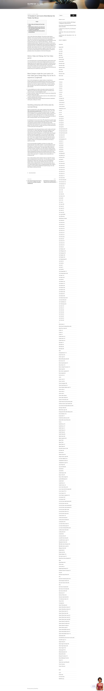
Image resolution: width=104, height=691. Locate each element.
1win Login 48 (61, 206)
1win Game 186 (61, 185)
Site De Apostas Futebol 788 (64, 580)
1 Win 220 (60, 82)
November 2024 (61, 65)
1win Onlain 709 (61, 228)
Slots (60, 584)
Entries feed (61, 674)
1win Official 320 (62, 216)
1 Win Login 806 (61, 106)
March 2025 (61, 57)
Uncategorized (32, 172)
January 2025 (61, 61)
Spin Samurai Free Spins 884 (64, 588)
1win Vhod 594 (61, 309)
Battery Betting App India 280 (64, 358)
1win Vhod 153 (61, 305)
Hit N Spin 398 (61, 450)
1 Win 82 (60, 94)
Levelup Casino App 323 (63, 517)
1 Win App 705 (61, 98)
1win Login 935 (61, 212)
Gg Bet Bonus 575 (62, 423)
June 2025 (61, 51)
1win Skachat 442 (62, 289)
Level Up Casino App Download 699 (65, 501)
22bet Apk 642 (61, 346)
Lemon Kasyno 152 (62, 493)
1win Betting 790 (62, 155)
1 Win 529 (60, 86)
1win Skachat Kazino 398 (63, 297)
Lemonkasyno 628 (62, 499)
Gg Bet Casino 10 (62, 428)
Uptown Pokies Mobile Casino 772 (65, 633)
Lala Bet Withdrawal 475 (63, 478)
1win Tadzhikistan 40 (62, 301)
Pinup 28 (60, 572)
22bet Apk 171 (61, 342)
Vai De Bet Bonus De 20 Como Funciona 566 (66, 637)
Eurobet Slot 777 (62, 415)
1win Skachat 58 (62, 293)
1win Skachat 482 (62, 291)
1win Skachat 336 (62, 287)
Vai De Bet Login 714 (62, 639)
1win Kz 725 (61, 200)
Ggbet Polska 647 (62, 446)
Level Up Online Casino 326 (63, 513)
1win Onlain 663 (61, 226)
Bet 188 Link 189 (62, 360)
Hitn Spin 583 (61, 452)
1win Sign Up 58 (61, 277)
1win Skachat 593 (62, 295)
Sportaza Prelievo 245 (62, 594)
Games (60, 421)
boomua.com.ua (61, 375)
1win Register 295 (62, 255)
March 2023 (61, 71)
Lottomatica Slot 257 (62, 535)
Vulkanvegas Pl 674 (62, 649)
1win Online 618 (61, 242)
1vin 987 (60, 114)
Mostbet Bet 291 (62, 550)
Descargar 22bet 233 (62, 407)
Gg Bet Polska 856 (62, 434)
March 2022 (61, 75)
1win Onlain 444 (61, 224)
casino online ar (61, 391)
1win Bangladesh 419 (62, 139)
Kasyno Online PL (62, 474)
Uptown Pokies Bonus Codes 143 (64, 609)
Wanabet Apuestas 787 (63, 651)
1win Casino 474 (62, 171)
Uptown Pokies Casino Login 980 (64, 619)
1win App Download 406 (63, 128)
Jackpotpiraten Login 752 (63, 462)
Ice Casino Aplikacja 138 (63, 458)
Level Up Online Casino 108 (63, 511)
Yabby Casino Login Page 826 (64, 662)
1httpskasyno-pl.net (62, 108)
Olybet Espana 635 (62, 562)
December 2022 (61, 73)
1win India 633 (61, 193)
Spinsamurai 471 (62, 592)
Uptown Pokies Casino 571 (63, 611)
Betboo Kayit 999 (62, 369)
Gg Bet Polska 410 (62, 430)
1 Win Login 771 (61, 104)
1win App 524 (61, 120)
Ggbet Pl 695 (61, 440)
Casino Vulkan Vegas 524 (63, 397)
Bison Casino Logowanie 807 (64, 371)
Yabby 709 (61, 660)
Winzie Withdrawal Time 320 (64, 658)
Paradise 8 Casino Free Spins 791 (65, 570)
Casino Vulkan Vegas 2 (63, 395)
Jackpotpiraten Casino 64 (63, 460)
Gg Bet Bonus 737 (62, 426)
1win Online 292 (61, 236)
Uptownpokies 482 (62, 635)
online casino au (61, 566)
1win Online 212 (61, 234)
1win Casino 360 (62, 167)
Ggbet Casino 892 (62, 436)
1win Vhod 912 (61, 318)
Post (59, 576)
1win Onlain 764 (61, 230)
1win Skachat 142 (62, 281)
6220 (60, 350)
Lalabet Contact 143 (62, 485)
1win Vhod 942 (61, 320)
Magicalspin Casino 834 (63, 542)
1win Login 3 (61, 202)
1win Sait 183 (61, 261)
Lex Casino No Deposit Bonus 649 (65, 527)
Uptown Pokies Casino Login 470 (64, 615)
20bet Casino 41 (62, 324)
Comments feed (61, 676)
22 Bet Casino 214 (62, 336)
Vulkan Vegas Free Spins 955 (64, 643)
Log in (60, 672)
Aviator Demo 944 (62, 354)
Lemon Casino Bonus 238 (63, 487)
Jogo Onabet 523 (62, 464)
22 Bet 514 (61, 332)
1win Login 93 (61, 210)
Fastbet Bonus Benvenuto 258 (64, 417)
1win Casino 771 (62, 175)
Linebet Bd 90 (61, 533)
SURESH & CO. (35, 3)
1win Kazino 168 (62, 196)
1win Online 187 (61, 232)
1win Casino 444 (62, 169)
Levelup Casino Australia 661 (64, 519)
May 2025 (60, 53)
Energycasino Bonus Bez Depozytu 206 (65, 411)
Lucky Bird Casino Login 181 (64, 539)
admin (37, 14)
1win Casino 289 (62, 163)
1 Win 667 (60, 90)
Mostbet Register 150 (62, 554)
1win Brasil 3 (61, 159)
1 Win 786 (60, 92)
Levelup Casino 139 (62, 515)
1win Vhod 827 (61, 316)
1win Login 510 (61, 208)
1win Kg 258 (61, 198)
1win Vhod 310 (61, 307)
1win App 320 (61, 118)
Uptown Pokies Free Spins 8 (64, 625)
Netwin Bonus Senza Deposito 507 (65, 558)
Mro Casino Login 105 (62, 556)
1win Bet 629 (61, 145)
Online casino (61, 564)
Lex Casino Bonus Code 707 (64, 523)
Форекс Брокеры (62, 664)
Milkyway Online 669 (62, 548)
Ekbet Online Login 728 (63, 409)
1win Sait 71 (61, 265)
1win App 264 (61, 116)
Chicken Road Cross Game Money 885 (65, 401)
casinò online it (61, 393)
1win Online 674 (61, 244)
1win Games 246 (62, 187)
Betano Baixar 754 (62, 364)
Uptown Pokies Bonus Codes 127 (64, 607)
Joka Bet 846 (61, 470)
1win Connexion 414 (62, 181)
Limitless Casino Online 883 (63, 529)
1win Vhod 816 (61, 314)
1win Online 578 (61, 240)
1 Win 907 (60, 96)
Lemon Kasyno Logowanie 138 (64, 495)
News (60, 560)
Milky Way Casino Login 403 (64, 546)
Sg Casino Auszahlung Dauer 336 (64, 578)
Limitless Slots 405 (62, 531)
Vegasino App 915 (62, 641)
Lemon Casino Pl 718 (62, 491)
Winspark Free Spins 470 (63, 655)
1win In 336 (61, 189)
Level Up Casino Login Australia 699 (65, 505)
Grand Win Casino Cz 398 (63, 448)
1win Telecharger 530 (62, 303)
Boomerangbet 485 (62, 373)
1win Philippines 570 (62, 250)
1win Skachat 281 (62, 285)
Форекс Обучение (62, 666)
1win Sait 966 (61, 269)
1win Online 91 (61, 246)
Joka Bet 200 (61, 468)
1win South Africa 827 (62, 299)
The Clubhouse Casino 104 (63, 599)
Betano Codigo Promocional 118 (64, 366)
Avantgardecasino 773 (63, 352)
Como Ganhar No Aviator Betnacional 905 (66, 405)
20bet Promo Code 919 (63, 328)
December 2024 (61, 63)
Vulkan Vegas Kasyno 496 (63, 645)
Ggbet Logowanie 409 (62, 438)
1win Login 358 (61, 204)
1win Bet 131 (61, 141)
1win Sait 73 (61, 267)
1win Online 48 (61, 238)
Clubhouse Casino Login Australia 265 (65, 403)
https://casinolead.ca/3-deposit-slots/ (34, 110)
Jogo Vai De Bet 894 (62, 466)
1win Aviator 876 (62, 136)
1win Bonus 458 (61, 157)
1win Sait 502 (61, 263)
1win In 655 (61, 191)
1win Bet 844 (61, 147)
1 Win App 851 (61, 100)
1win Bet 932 (61, 151)
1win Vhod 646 (61, 312)
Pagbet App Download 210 (63, 568)
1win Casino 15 (61, 161)
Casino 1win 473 (62, 379)
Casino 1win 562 (62, 381)
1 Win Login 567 (61, 102)
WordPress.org (61, 678)
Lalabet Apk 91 (61, 480)
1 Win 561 (60, 88)
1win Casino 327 (62, 165)
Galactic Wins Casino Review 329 (64, 419)
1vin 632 (60, 110)
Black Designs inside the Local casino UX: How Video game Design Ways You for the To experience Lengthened (36, 28)
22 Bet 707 (61, 334)
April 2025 (60, 55)
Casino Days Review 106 (63, 385)
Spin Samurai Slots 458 (63, 590)
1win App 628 (61, 122)
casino (60, 377)
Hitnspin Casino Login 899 (63, 456)
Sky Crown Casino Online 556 (64, 582)
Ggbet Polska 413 (62, 444)
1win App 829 (61, 124)
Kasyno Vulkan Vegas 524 (63, 476)
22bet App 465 (61, 348)
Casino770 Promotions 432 (63, 399)
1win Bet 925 (61, 149)
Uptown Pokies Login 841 (63, 627)
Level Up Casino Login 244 (63, 503)
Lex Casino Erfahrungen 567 (64, 525)
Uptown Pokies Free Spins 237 (64, 621)
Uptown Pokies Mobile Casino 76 (64, 631)
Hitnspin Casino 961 (62, 454)
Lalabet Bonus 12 (62, 483)
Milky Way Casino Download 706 (64, 544)
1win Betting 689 (62, 153)
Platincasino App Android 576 (64, 574)
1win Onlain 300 (61, 222)
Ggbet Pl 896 (61, 442)
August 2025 (61, 47)
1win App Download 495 (63, 130)
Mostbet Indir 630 (62, 552)
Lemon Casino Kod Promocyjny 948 (65, 489)
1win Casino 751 (62, 173)
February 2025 (61, 59)
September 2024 (62, 67)
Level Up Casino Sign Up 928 (64, 509)
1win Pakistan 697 (62, 248)
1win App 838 (61, 126)
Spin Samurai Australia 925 (63, 586)
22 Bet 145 (61, 330)
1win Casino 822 (62, 177)
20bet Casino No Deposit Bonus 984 (65, 326)
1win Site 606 (61, 279)
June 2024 (61, 69)
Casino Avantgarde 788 (63, 383)
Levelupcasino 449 (62, 521)
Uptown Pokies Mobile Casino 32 (64, 629)
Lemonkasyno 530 (62, 497)
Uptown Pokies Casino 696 (63, 613)
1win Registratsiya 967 (63, 259)
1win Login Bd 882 (62, 214)
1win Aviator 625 (62, 134)
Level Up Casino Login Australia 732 (65, 507)
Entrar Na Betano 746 (62, 413)
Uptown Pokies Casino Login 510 (64, 617)
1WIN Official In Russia (63, 218)
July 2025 (60, 49)
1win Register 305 (62, 257)
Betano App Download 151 (63, 362)
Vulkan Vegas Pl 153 (62, 647)
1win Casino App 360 (62, 179)
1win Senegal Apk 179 (63, 271)
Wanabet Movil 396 (62, 653)
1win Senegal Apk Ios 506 (63, 273)
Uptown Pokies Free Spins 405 (64, 623)
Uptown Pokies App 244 (63, 605)
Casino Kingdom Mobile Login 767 (65, 387)
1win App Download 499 (63, 132)
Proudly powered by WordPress (32, 688)
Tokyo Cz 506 (61, 601)
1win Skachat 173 (62, 283)
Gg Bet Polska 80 (62, 432)
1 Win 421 (60, 84)
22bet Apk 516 (61, 344)
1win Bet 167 (61, 143)
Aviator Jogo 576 (62, 356)
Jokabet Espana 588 (62, 472)
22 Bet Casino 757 (62, 338)
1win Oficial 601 (61, 220)
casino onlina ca (61, 389)
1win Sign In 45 (61, 275)
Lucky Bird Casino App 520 (63, 537)
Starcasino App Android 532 (63, 596)
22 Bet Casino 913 (62, 340)
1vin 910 (60, 112)
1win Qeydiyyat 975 (62, 253)
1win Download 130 (62, 183)
